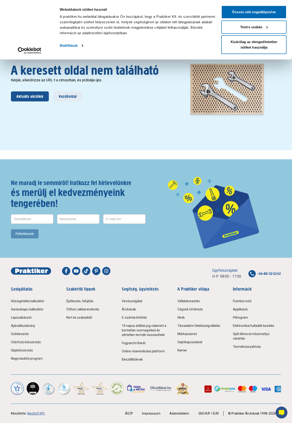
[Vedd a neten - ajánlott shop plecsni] (136, 388)
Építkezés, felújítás (80, 301)
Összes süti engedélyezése (254, 12)
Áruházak (129, 309)
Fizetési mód (242, 301)
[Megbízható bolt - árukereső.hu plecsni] (117, 388)
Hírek (181, 317)
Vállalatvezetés (188, 301)
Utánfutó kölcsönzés (26, 342)
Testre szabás (251, 27)
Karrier (182, 350)
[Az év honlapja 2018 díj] (48, 388)
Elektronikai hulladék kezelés (253, 326)
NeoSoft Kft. (36, 413)
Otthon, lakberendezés (82, 309)
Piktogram (240, 317)
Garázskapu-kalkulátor (27, 309)
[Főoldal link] (31, 271)
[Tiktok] (86, 271)
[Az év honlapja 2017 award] (100, 388)
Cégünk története (190, 309)
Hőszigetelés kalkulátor (27, 301)
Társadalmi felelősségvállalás (198, 326)
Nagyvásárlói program (27, 358)
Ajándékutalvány (23, 326)
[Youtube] (76, 271)
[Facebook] (66, 271)
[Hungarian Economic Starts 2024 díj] (17, 388)
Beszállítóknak (132, 359)
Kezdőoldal (68, 96)
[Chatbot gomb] (281, 412)
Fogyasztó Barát (134, 343)
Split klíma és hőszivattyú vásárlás (251, 336)
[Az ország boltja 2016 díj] (81, 388)
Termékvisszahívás (247, 346)
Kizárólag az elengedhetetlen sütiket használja (254, 44)
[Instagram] (106, 271)
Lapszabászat (21, 317)
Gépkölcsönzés (22, 350)
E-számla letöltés (134, 317)
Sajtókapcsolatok (189, 342)
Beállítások (69, 45)
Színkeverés (20, 334)
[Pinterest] (96, 271)
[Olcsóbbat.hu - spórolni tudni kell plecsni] (161, 388)
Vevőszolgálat (132, 301)
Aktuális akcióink (29, 96)
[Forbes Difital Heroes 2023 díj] (32, 388)
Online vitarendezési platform (143, 351)
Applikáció (240, 309)
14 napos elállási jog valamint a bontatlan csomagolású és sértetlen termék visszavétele (144, 330)
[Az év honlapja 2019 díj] (63, 388)
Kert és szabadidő (79, 317)
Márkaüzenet (187, 334)
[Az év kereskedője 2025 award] (182, 388)
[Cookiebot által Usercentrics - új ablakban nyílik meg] (30, 50)
